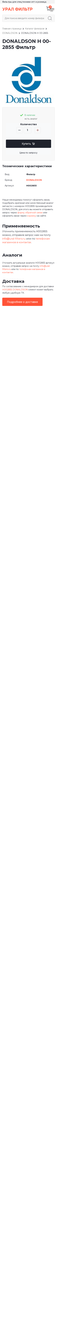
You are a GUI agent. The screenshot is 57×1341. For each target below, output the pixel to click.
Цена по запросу (28, 152)
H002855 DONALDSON (15, 289)
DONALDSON (34, 180)
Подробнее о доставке (22, 301)
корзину (31, 215)
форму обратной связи (30, 212)
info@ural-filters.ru (14, 238)
